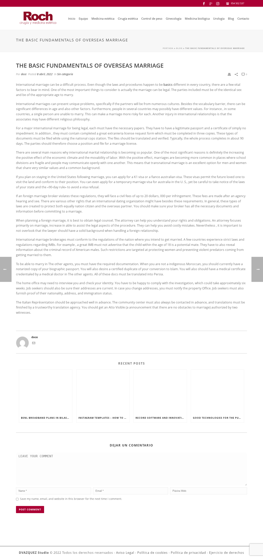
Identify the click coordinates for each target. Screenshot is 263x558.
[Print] (229, 74)
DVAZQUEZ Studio (34, 552)
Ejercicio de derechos (226, 552)
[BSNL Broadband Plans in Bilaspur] (45, 391)
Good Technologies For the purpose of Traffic (218, 417)
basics (168, 84)
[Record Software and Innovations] (160, 391)
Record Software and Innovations (161, 417)
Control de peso (151, 18)
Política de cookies (152, 552)
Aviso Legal (125, 552)
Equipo (83, 18)
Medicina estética (102, 18)
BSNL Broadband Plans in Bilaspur (46, 417)
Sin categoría (65, 74)
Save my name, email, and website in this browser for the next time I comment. (71, 499)
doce (24, 74)
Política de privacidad (188, 552)
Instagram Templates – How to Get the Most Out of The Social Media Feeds (104, 417)
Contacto (243, 18)
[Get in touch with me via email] (33, 343)
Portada (168, 48)
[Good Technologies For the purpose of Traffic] (217, 391)
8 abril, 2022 (45, 74)
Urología (218, 18)
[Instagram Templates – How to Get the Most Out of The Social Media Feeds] (103, 391)
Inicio (71, 18)
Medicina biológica (197, 18)
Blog (231, 18)
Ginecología (173, 18)
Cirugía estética (128, 18)
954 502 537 (237, 3)
